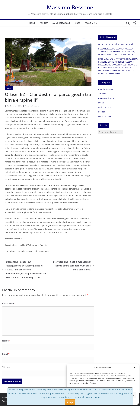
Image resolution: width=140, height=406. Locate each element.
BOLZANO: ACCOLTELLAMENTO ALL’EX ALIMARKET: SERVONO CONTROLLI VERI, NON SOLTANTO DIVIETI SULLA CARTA (116, 51)
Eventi (101, 102)
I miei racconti (104, 107)
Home (32, 23)
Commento (9, 303)
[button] (134, 367)
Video (77, 23)
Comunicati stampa (107, 98)
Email (6, 353)
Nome (6, 340)
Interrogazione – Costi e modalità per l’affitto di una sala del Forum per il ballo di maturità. (71, 265)
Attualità (102, 93)
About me (90, 23)
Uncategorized (105, 116)
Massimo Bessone (70, 7)
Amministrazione (61, 23)
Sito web (6, 367)
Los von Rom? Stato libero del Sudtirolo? (116, 44)
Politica (44, 23)
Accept (70, 402)
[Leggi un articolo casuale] (134, 23)
